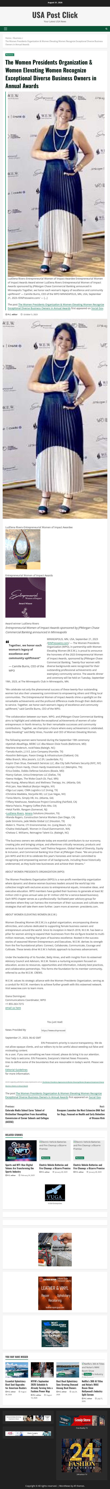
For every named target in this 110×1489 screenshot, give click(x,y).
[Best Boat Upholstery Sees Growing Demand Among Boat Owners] (67, 1369)
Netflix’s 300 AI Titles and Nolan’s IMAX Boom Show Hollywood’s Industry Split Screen (92, 1387)
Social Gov (97, 308)
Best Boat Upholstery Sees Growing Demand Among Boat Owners (67, 1384)
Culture (37, 1374)
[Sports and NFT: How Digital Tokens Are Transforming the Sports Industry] (21, 1150)
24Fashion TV (82, 1474)
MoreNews (64, 1485)
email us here (13, 1007)
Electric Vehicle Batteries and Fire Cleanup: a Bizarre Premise (54, 1166)
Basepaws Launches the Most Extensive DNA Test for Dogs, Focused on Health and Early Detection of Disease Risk (81, 1112)
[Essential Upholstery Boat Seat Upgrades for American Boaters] (16, 1369)
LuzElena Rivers (15, 813)
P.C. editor (12, 314)
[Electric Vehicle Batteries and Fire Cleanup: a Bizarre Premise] (55, 1150)
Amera (28, 813)
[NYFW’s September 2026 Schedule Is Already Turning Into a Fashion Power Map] (42, 1369)
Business (9, 55)
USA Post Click (55, 14)
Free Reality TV (82, 1428)
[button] (5, 29)
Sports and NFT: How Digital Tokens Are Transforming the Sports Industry (19, 1168)
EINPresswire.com (58, 643)
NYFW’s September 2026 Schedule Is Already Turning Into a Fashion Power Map (42, 1386)
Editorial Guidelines (16, 1069)
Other (10, 1374)
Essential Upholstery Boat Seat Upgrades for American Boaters (16, 1384)
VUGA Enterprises (55, 1203)
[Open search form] (106, 28)
